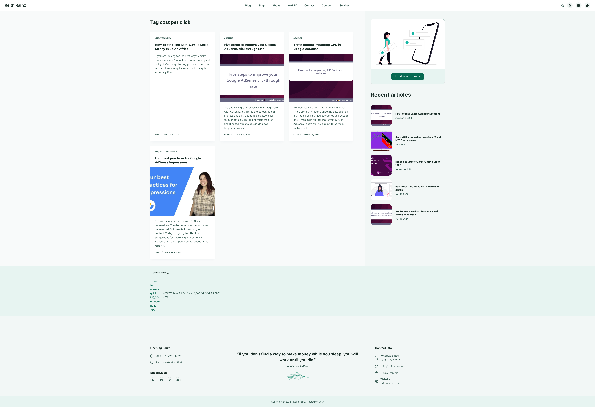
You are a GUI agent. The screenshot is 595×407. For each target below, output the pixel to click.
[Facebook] (570, 5)
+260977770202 (390, 360)
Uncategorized (163, 38)
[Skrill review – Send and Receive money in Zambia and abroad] (381, 214)
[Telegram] (169, 380)
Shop (261, 5)
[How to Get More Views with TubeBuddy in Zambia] (381, 189)
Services (345, 5)
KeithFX (292, 5)
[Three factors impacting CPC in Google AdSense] (321, 78)
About (276, 5)
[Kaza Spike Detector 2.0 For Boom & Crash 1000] (381, 165)
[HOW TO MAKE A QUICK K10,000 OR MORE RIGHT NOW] (155, 295)
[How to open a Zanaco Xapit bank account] (381, 115)
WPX (321, 401)
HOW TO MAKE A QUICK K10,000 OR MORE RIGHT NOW (191, 295)
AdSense (228, 38)
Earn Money (171, 151)
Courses (327, 5)
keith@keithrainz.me (392, 366)
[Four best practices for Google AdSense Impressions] (182, 191)
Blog (248, 5)
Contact (309, 5)
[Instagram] (579, 5)
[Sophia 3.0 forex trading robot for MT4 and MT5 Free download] (381, 140)
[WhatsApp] (588, 5)
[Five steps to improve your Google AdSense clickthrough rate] (252, 78)
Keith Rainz (15, 5)
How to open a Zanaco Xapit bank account (417, 113)
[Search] (562, 5)
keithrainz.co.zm (390, 383)
